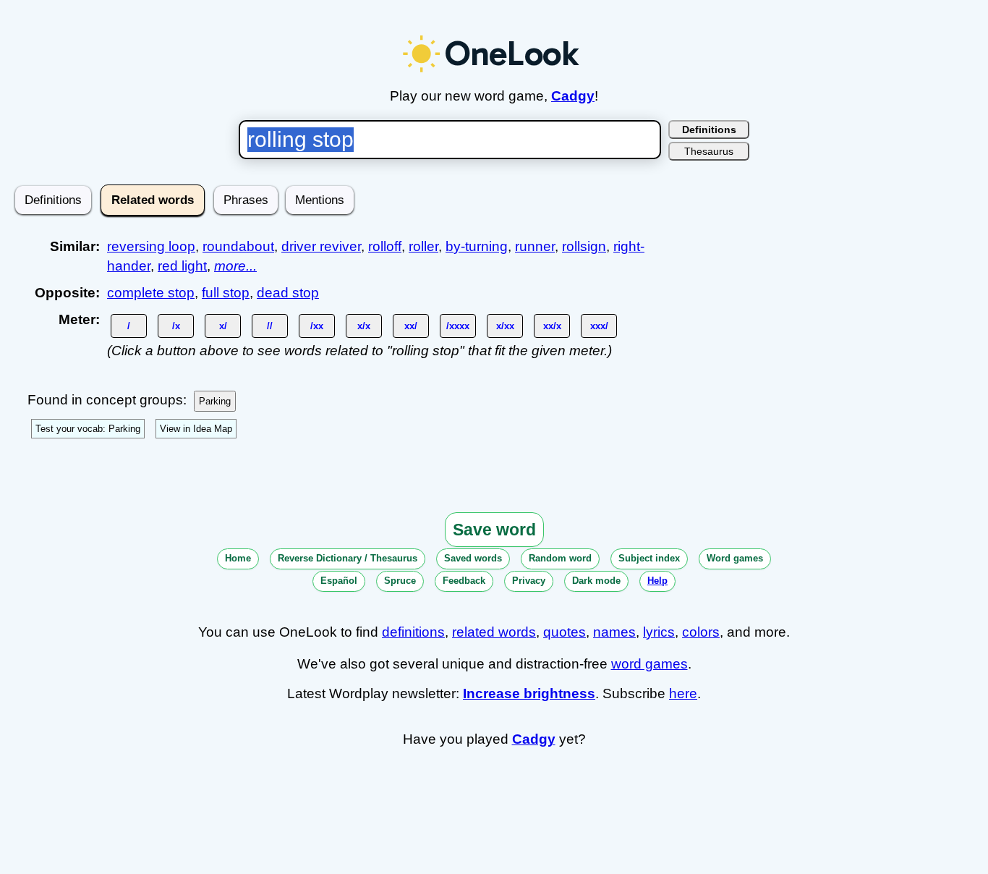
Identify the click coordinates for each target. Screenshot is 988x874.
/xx (316, 326)
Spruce (400, 580)
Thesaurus (708, 151)
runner (535, 246)
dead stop (288, 292)
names (614, 632)
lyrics (659, 632)
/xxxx (457, 326)
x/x (363, 326)
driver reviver (321, 246)
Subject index (649, 558)
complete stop (151, 292)
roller (423, 246)
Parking (215, 401)
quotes (564, 632)
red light (182, 265)
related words (494, 632)
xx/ (410, 326)
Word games (735, 558)
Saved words (473, 558)
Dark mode (596, 580)
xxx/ (599, 326)
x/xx (505, 326)
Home (238, 558)
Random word (560, 558)
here (683, 693)
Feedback (464, 580)
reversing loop (151, 246)
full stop (226, 292)
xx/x (552, 326)
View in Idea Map (196, 428)
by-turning (477, 246)
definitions (413, 632)
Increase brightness (529, 693)
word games (649, 663)
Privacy (528, 580)
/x (176, 326)
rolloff (384, 246)
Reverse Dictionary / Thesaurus (347, 558)
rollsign (584, 246)
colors (701, 632)
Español (338, 580)
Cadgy (573, 95)
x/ (223, 326)
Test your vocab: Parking (87, 428)
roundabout (238, 246)
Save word (494, 529)
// (270, 326)
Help (657, 580)
